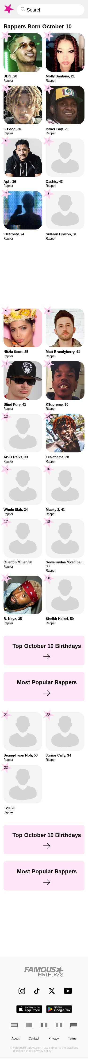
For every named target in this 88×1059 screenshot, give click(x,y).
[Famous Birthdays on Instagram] (19, 990)
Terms (72, 1038)
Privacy (54, 1038)
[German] (73, 1025)
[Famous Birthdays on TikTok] (34, 990)
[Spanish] (14, 1025)
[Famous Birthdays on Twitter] (49, 990)
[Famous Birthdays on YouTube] (66, 991)
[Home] (44, 971)
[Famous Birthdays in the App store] (29, 1009)
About (15, 1038)
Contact (34, 1038)
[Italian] (59, 1025)
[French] (44, 1025)
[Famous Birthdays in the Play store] (59, 1009)
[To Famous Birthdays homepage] (8, 9)
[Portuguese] (29, 1025)
